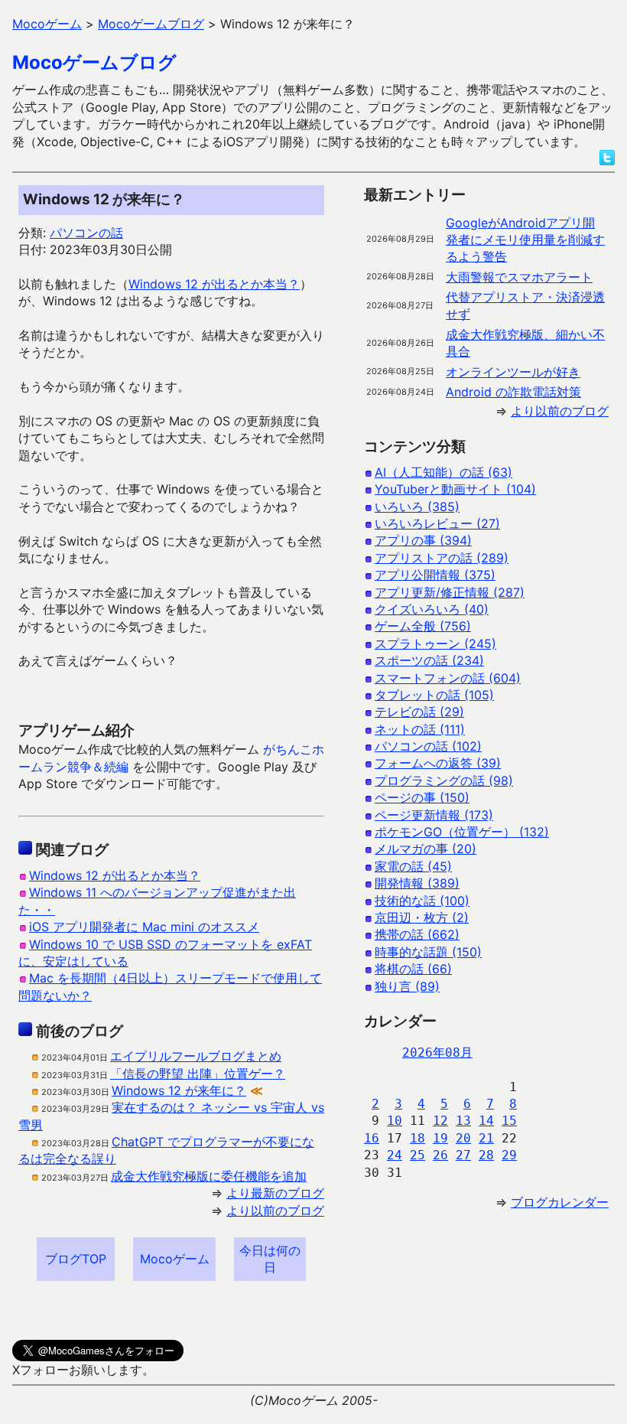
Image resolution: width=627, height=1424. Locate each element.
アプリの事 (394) (423, 540)
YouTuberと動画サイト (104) (455, 489)
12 (440, 1120)
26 (440, 1155)
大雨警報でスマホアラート (519, 277)
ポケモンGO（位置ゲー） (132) (462, 831)
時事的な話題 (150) (428, 952)
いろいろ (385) (417, 506)
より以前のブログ (275, 1210)
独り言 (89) (407, 986)
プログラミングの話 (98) (444, 780)
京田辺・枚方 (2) (422, 917)
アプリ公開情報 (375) (435, 574)
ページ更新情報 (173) (434, 815)
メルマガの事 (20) (425, 848)
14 (486, 1120)
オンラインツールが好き (513, 372)
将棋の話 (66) (413, 968)
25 (417, 1155)
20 (463, 1138)
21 (486, 1138)
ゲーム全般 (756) (423, 626)
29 (509, 1155)
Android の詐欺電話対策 (513, 391)
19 (440, 1138)
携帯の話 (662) (417, 934)
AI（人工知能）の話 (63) (443, 472)
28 (486, 1155)
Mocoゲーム (175, 1258)
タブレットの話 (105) (434, 694)
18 (417, 1138)
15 (509, 1120)
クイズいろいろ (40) (432, 609)
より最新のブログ (275, 1193)
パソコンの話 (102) (428, 746)
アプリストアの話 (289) (441, 557)
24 (394, 1155)
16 (371, 1138)
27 (463, 1155)
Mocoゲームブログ (94, 62)
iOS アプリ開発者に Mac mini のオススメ (144, 926)
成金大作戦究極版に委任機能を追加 (209, 1176)
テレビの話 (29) (419, 711)
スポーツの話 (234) (429, 660)
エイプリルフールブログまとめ (195, 1056)
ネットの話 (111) (420, 729)
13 (463, 1120)
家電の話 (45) (413, 866)
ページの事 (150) (422, 797)
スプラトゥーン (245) (435, 643)
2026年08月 (437, 1052)
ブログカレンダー (560, 1202)
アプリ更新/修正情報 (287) (450, 592)
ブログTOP (75, 1258)
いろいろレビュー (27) (437, 523)
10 (394, 1120)
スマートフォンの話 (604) (448, 678)
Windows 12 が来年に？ (179, 1090)
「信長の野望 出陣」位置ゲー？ (197, 1073)
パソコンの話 (86, 232)
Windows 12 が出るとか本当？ (214, 284)
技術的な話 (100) (422, 900)
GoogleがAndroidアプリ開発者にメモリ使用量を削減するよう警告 (525, 240)
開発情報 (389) (417, 883)
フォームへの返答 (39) (438, 763)
